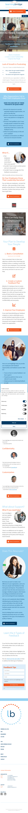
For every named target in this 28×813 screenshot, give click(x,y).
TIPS (2, 741)
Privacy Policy (17, 687)
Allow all (14, 422)
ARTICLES (2, 746)
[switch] (25, 405)
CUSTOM (2, 736)
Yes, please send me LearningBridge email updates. (13, 680)
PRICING (2, 749)
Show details (21, 418)
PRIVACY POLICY (4, 756)
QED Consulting (13, 489)
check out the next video (13, 659)
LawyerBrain (14, 467)
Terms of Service (22, 687)
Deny (14, 426)
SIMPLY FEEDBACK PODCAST (6, 744)
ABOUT (2, 754)
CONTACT (2, 759)
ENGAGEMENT (3, 734)
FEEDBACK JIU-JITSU (5, 729)
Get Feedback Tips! (14, 684)
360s (1, 731)
